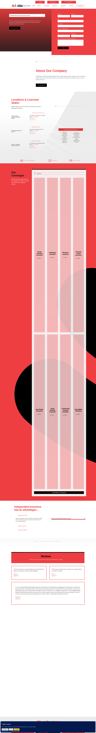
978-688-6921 (35, 116)
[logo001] (20, 5)
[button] (38, 113)
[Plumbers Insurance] (65, 255)
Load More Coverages (59, 492)
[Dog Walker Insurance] (78, 411)
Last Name (73, 14)
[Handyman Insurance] (52, 255)
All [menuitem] (35, 173)
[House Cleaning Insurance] (39, 255)
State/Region (73, 33)
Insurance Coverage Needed (63, 28)
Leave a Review (33, 119)
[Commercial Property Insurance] (65, 411)
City (58, 33)
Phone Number (61, 23)
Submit (63, 47)
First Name (60, 14)
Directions (32, 118)
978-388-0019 (35, 130)
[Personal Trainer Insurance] (78, 255)
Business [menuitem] (39, 173)
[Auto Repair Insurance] (39, 411)
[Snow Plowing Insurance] (52, 411)
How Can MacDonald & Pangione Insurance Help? (67, 38)
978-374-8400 (35, 144)
